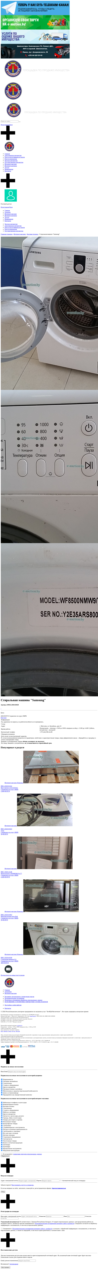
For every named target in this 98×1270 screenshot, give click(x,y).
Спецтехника (7, 1083)
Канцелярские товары (10, 1123)
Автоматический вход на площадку (73, 1180)
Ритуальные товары (9, 1122)
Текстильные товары (10, 1141)
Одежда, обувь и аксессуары (12, 1118)
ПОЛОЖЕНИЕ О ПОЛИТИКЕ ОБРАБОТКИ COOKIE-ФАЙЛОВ (26, 1002)
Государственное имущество (14, 162)
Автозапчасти (7, 1139)
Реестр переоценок (11, 159)
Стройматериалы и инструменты (14, 1127)
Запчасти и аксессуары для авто (13, 1116)
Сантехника (7, 1125)
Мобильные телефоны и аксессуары (15, 1102)
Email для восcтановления (9, 1260)
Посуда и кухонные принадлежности (15, 1129)
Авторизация (13, 1264)
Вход (11, 125)
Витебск (6, 1031)
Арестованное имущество (13, 155)
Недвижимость (8, 1079)
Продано (4, 718)
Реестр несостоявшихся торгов (15, 157)
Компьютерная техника (10, 1104)
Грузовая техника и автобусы (12, 1089)
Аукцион (8, 212)
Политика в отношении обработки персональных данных (23, 1000)
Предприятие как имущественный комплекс (17, 1095)
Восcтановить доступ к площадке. (23, 1185)
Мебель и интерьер (9, 1112)
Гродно (13, 1031)
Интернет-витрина (11, 166)
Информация (9, 169)
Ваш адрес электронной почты (11, 1216)
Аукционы (8, 991)
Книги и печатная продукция (12, 1143)
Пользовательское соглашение (14, 998)
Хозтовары (6, 1146)
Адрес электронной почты (9, 1180)
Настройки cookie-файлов (13, 1005)
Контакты (8, 171)
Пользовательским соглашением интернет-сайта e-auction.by (54, 1223)
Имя (65, 1216)
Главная (7, 154)
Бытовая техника (8, 1106)
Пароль (39, 1180)
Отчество (88, 1216)
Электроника (7, 1108)
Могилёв (18, 1031)
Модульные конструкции (11, 1150)
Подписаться (5, 1156)
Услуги (7, 167)
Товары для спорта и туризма (12, 1120)
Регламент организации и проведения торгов (19, 996)
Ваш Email (4, 1071)
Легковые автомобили (10, 1081)
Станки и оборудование (11, 1085)
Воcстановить (6, 1267)
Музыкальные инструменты (12, 1148)
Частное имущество (11, 160)
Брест (2, 1031)
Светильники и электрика (11, 1131)
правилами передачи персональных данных (27, 1154)
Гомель (9, 1031)
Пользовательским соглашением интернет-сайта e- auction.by (32, 1228)
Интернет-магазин (11, 164)
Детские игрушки (9, 1135)
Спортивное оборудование (12, 1137)
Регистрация (5, 125)
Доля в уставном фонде (10, 1093)
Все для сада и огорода (10, 1133)
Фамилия (42, 1216)
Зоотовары (6, 1144)
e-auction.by (19, 1025)
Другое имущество (9, 1087)
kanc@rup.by (33, 1016)
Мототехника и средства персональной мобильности (20, 1091)
